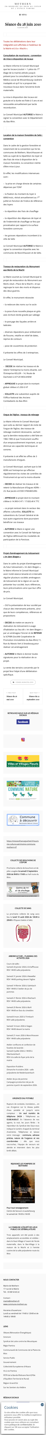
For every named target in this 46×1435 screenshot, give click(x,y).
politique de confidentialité (20, 1424)
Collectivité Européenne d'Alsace (17, 1366)
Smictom (7, 1337)
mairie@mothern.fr (11, 1301)
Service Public (9, 1358)
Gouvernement (9, 1362)
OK (42, 1404)
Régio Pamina (9, 1345)
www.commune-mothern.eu (15, 1304)
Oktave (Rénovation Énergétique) (17, 1332)
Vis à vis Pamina (10, 1371)
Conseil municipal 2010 (24, 682)
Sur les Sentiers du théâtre (14, 1387)
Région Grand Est (10, 1383)
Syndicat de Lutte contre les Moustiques (20, 1341)
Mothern (23, 3)
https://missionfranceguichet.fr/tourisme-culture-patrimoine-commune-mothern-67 (23, 844)
